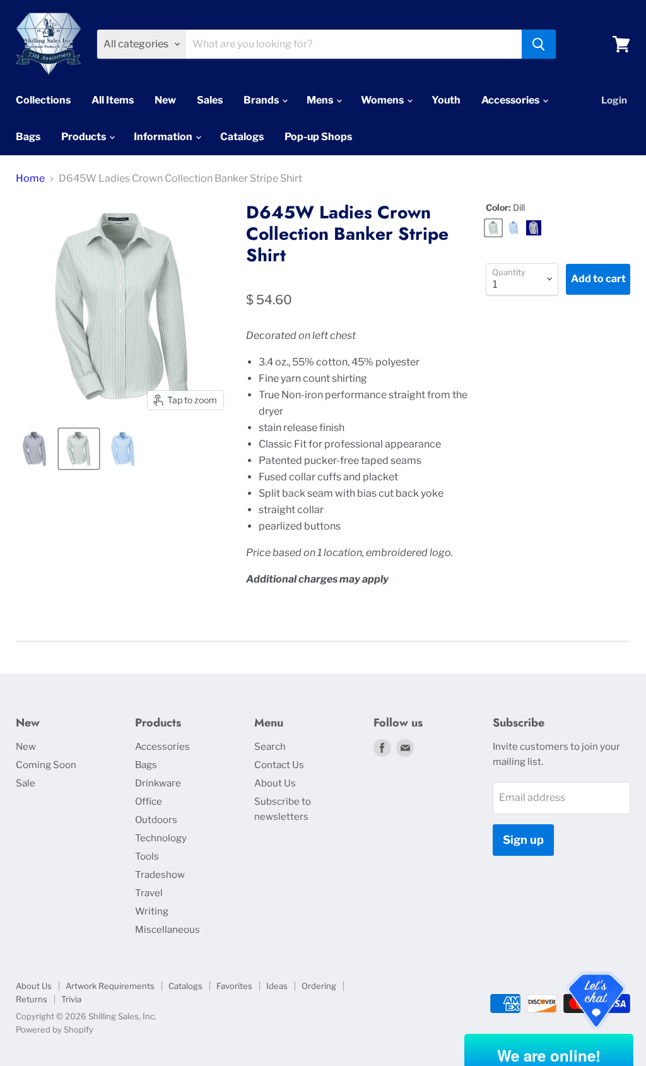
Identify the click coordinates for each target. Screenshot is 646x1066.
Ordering (319, 986)
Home (30, 178)
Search (270, 746)
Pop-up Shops (318, 137)
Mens (321, 100)
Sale (25, 783)
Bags (28, 137)
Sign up (523, 839)
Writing (151, 911)
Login (614, 100)
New (165, 100)
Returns (31, 999)
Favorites (234, 986)
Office (148, 801)
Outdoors (156, 820)
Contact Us (279, 765)
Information (164, 137)
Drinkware (158, 783)
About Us (275, 783)
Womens (383, 100)
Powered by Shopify (54, 1029)
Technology (161, 838)
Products (84, 137)
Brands (262, 100)
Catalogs (242, 137)
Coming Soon (46, 765)
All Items (112, 100)
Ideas (277, 986)
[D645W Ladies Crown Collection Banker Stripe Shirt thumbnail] (35, 449)
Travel (149, 893)
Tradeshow (160, 874)
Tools (147, 856)
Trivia (71, 999)
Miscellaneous (167, 929)
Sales (210, 100)
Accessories (511, 100)
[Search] (539, 44)
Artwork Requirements (110, 986)
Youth (446, 100)
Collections (43, 100)
